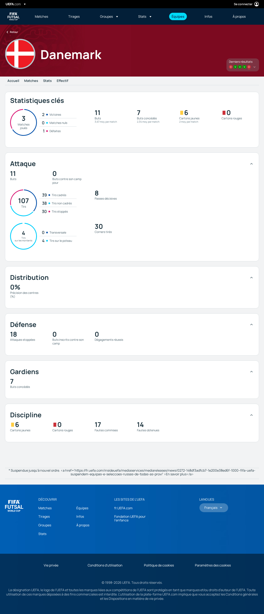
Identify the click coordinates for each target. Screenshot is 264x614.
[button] (109, 16)
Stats (47, 81)
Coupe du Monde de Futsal (13, 16)
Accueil (13, 81)
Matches (31, 81)
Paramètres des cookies (213, 565)
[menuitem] (46, 16)
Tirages (44, 516)
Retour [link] (14, 32)
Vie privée (51, 565)
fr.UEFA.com (123, 508)
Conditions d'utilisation (105, 565)
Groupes (44, 525)
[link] (41, 16)
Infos (80, 516)
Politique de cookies (159, 565)
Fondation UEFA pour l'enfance (130, 518)
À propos (82, 525)
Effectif (62, 81)
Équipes (82, 508)
